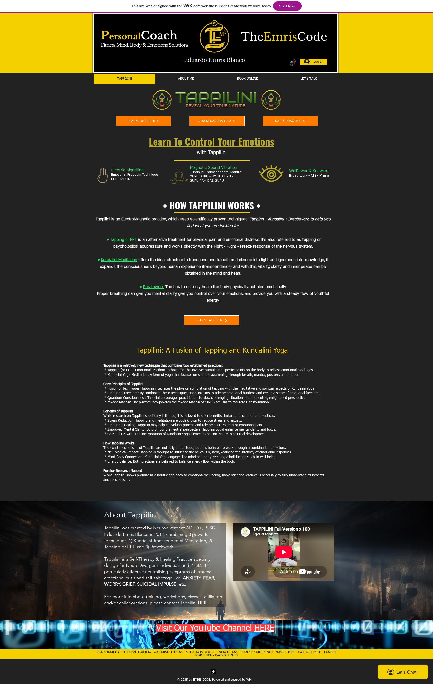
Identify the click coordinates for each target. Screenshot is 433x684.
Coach (159, 35)
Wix (248, 679)
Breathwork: (153, 287)
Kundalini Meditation (119, 260)
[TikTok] (213, 671)
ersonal (125, 36)
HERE (203, 603)
